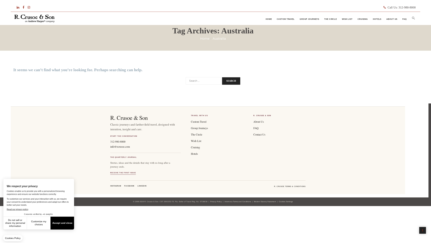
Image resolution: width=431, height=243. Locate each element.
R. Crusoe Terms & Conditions (290, 186)
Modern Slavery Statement (265, 201)
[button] (413, 19)
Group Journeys (309, 19)
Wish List (347, 19)
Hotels (377, 19)
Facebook (129, 186)
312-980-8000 (117, 141)
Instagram (115, 186)
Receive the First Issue (123, 173)
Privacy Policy (216, 201)
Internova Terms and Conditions (238, 201)
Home (269, 19)
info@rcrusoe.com (120, 146)
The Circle (330, 19)
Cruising (363, 19)
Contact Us (259, 134)
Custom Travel (285, 19)
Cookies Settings (286, 201)
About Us (391, 19)
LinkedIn (142, 186)
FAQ (404, 19)
